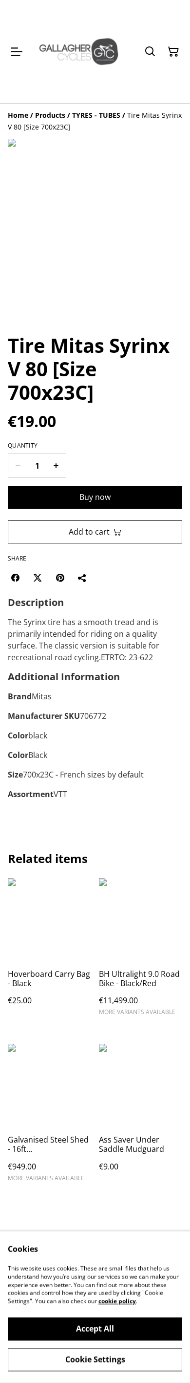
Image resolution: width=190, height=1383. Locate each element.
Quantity (23, 445)
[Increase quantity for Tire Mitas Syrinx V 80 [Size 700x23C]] (56, 466)
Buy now (95, 497)
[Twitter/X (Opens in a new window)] (37, 577)
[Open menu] (16, 52)
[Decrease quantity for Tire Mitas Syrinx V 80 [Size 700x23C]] (18, 466)
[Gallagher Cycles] (78, 51)
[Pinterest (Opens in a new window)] (60, 577)
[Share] (82, 577)
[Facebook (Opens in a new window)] (15, 577)
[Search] (150, 52)
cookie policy (117, 1301)
